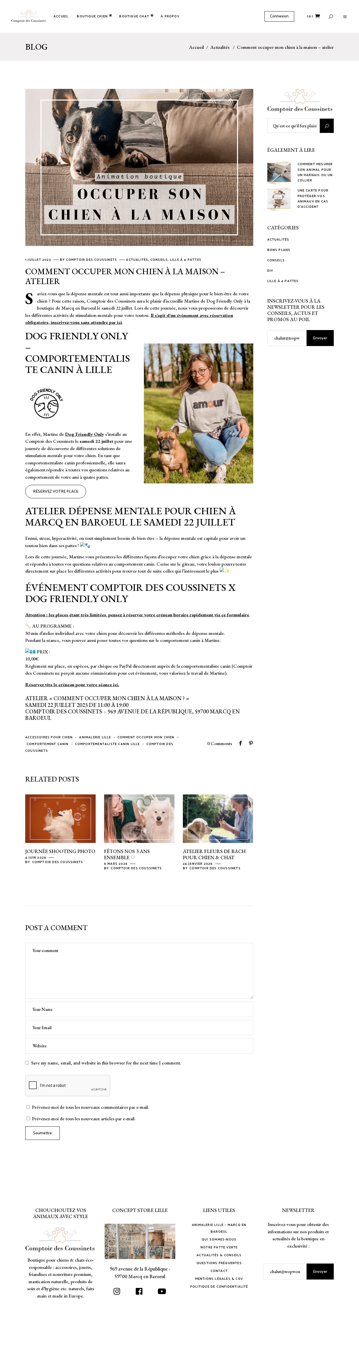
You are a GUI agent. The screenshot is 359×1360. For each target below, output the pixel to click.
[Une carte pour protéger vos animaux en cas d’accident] (279, 199)
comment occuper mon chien (146, 737)
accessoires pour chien (49, 737)
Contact (219, 1271)
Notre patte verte (219, 1247)
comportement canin (48, 744)
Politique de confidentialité (219, 1286)
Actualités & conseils (219, 1255)
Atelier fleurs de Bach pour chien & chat (214, 854)
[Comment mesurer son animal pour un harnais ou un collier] (279, 172)
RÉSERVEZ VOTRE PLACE (55, 491)
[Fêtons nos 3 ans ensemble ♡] (139, 818)
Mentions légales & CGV (219, 1278)
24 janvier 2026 (198, 863)
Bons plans (279, 250)
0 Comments (219, 743)
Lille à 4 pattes (185, 259)
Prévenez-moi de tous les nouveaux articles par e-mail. (83, 1118)
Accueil (196, 47)
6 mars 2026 (116, 863)
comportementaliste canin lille (107, 744)
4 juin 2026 (36, 857)
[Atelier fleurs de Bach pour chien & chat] (218, 818)
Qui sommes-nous (219, 1239)
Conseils (159, 259)
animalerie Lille (95, 737)
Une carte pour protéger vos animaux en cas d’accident (313, 198)
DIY (270, 271)
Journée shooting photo (60, 851)
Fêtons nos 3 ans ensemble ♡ (127, 854)
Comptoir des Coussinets (92, 259)
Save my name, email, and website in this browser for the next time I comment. (106, 1063)
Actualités (219, 47)
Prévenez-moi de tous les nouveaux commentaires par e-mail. (90, 1107)
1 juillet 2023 (38, 259)
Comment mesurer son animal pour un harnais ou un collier (315, 172)
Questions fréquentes (219, 1263)
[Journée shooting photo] (60, 818)
